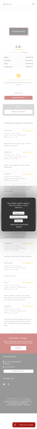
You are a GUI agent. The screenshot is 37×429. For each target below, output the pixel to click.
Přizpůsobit (18, 221)
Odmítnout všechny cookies (18, 217)
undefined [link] (19, 226)
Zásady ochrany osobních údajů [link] (19, 224)
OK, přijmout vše (18, 213)
